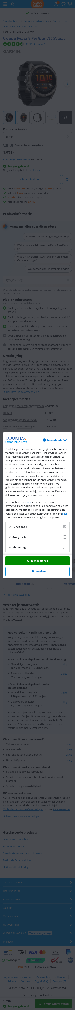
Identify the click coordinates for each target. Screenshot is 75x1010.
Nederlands (54, 440)
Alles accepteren (37, 560)
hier (29, 502)
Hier (64, 513)
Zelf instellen (37, 571)
